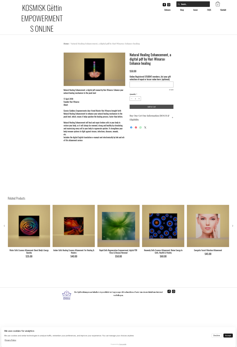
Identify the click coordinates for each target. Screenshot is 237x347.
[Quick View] (29, 226)
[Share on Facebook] (131, 131)
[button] (218, 3)
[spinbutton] (135, 103)
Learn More (160, 75)
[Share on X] (145, 131)
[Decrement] (131, 103)
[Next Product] (232, 225)
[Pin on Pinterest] (135, 131)
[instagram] (168, 4)
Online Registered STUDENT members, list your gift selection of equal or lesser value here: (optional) (150, 82)
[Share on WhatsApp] (140, 131)
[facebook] (164, 4)
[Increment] (139, 103)
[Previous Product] (4, 225)
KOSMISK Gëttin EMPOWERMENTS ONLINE (42, 18)
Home (66, 43)
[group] (118, 231)
